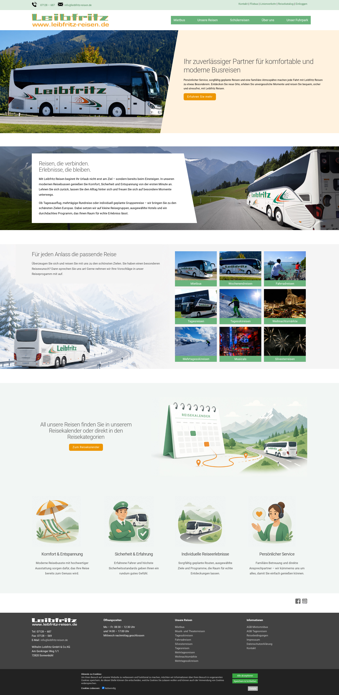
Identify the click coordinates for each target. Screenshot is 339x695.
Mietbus (179, 20)
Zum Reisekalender (86, 447)
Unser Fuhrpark (297, 20)
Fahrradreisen (285, 283)
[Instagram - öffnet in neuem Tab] (304, 602)
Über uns (268, 20)
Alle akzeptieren (245, 675)
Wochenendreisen (240, 283)
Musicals (240, 359)
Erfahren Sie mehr (199, 96)
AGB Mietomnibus (257, 627)
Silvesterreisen (285, 359)
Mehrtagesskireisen (196, 359)
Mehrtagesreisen (185, 652)
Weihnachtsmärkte (285, 321)
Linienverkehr (268, 3)
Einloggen (301, 3)
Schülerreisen (239, 20)
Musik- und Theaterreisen (190, 631)
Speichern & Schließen (245, 681)
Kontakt (243, 3)
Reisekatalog (285, 3)
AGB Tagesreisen (257, 631)
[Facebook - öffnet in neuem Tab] (298, 602)
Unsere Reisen (207, 20)
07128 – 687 (47, 5)
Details (252, 688)
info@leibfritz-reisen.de (78, 5)
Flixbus (254, 3)
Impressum (253, 639)
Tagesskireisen (240, 321)
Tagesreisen (196, 321)
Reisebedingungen (257, 635)
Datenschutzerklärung (259, 644)
